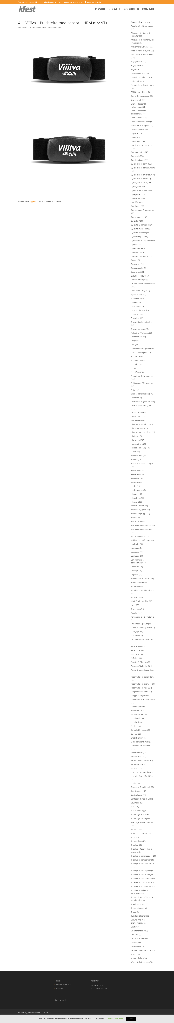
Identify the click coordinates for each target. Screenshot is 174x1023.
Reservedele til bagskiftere (142, 677)
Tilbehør (134, 845)
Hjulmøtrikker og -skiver (141, 432)
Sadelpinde (136, 718)
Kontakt (149, 9)
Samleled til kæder (139, 730)
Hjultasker (135, 436)
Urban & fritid (137, 938)
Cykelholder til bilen (139, 190)
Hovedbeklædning (138, 448)
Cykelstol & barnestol (140, 225)
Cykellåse (135, 202)
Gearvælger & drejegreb (141, 405)
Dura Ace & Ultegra (139, 290)
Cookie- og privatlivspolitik (30, 1012)
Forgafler (134, 364)
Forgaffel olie (136, 360)
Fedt (133, 344)
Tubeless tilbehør (138, 916)
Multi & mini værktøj (139, 601)
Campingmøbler (138, 129)
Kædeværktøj (136, 490)
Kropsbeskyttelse (138, 536)
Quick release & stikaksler (142, 639)
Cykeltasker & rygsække (141, 240)
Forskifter (135, 372)
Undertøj (134, 934)
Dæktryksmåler (137, 268)
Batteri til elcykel (138, 73)
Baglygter (135, 65)
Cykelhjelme (136, 186)
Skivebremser (137, 752)
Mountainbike (137, 582)
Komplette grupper (139, 513)
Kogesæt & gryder (138, 509)
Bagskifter (135, 69)
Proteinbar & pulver (139, 624)
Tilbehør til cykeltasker (140, 882)
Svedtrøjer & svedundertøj (142, 822)
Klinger (134, 502)
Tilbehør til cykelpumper (141, 878)
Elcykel (134, 302)
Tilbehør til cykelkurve (140, 874)
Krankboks (135, 521)
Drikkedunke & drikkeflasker (143, 283)
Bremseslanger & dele (140, 121)
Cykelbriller (136, 141)
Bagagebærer (136, 61)
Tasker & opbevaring (140, 833)
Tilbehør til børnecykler (141, 860)
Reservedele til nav (139, 688)
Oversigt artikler (61, 1000)
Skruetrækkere (137, 764)
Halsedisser (136, 420)
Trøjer (133, 912)
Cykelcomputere (138, 152)
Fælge (133, 340)
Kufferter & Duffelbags (140, 540)
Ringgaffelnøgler (138, 695)
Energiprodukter (138, 329)
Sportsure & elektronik (140, 787)
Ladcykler (135, 548)
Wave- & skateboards (140, 962)
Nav (132, 605)
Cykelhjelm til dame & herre (143, 168)
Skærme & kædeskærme (141, 746)
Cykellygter (135, 206)
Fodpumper (136, 356)
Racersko (135, 654)
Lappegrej (135, 552)
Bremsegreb (136, 100)
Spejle (133, 783)
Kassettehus (136, 470)
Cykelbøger (135, 137)
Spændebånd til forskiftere (142, 776)
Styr (132, 806)
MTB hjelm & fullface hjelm (142, 590)
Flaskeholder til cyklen (140, 348)
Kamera (134, 459)
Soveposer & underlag (140, 772)
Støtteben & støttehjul (140, 799)
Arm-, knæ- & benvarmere (142, 54)
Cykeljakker (135, 194)
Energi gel (135, 314)
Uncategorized (137, 931)
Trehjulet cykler (137, 908)
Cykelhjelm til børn (139, 164)
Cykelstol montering (139, 229)
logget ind (34, 201)
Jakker (133, 452)
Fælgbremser (136, 337)
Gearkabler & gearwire (140, 401)
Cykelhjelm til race (139, 182)
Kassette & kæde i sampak (142, 463)
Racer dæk (135, 646)
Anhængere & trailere (140, 47)
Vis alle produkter (124, 9)
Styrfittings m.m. (138, 814)
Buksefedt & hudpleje (140, 125)
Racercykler (136, 650)
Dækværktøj (136, 272)
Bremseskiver (136, 118)
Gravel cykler (136, 412)
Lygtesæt (134, 574)
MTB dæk (135, 586)
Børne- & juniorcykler (140, 96)
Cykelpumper (136, 217)
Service (134, 734)
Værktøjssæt (136, 946)
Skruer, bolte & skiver (140, 760)
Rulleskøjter (136, 706)
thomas (23, 27)
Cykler (133, 260)
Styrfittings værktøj (139, 818)
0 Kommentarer (54, 27)
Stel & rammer (137, 791)
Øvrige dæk (136, 609)
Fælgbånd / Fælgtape (140, 333)
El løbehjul (135, 298)
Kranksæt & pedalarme (141, 525)
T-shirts (134, 829)
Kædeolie (135, 482)
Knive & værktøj (137, 505)
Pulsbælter (135, 635)
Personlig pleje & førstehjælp (143, 617)
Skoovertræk (136, 756)
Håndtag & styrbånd (139, 424)
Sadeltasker (136, 722)
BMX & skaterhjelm (139, 92)
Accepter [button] (131, 1019)
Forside (99, 9)
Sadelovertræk (137, 714)
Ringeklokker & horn (139, 691)
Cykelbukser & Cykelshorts (142, 145)
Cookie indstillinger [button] (115, 1018)
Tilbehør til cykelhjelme (141, 870)
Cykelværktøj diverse (139, 256)
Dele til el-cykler (138, 276)
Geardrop (135, 398)
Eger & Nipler (136, 294)
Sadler (133, 726)
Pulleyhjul (135, 631)
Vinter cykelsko (137, 958)
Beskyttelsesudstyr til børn (142, 85)
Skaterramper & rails (140, 742)
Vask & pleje (136, 942)
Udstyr (134, 927)
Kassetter (135, 474)
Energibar (135, 318)
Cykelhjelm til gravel (139, 179)
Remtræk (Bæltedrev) (140, 666)
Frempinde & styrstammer (142, 376)
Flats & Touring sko (139, 352)
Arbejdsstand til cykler (140, 51)
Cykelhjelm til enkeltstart (141, 175)
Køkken (134, 517)
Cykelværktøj (136, 252)
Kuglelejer (135, 544)
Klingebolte (136, 498)
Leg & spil (135, 556)
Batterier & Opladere (140, 77)
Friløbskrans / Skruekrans (142, 383)
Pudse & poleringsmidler (141, 627)
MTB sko (134, 597)
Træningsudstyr (137, 904)
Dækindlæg (135, 264)
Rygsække (135, 710)
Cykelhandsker (137, 160)
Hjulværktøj (136, 440)
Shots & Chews (137, 738)
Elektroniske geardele (140, 310)
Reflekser (135, 658)
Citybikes (135, 133)
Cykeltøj (134, 244)
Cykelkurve (135, 198)
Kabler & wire (137, 455)
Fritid (133, 390)
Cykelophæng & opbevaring (142, 210)
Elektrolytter (136, 306)
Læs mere (99, 1018)
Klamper (134, 494)
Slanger (134, 768)
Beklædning (136, 81)
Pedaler (134, 613)
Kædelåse (135, 478)
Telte (133, 837)
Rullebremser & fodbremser (143, 699)
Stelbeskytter (136, 795)
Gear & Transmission (140, 394)
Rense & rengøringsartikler (142, 670)
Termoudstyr (136, 841)
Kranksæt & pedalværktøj (141, 529)
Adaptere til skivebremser (142, 26)
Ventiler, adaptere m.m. (141, 950)
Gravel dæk (135, 416)
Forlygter (134, 368)
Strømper (135, 803)
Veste (133, 954)
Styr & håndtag (137, 810)
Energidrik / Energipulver (141, 322)
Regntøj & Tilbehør (139, 662)
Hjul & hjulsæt (137, 428)
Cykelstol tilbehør (138, 232)
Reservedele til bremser (141, 684)
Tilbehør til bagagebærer (141, 856)
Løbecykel (135, 566)
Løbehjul (134, 570)
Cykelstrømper (137, 236)
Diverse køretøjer (138, 279)
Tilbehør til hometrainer (141, 886)
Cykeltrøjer (135, 248)
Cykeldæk (135, 156)
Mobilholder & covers (140, 578)
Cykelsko (134, 221)
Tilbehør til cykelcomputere (142, 863)
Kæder (134, 486)
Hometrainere (137, 444)
